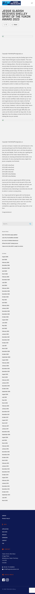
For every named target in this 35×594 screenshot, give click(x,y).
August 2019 (5, 374)
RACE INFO (4, 532)
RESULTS (4, 535)
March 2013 (5, 500)
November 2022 (6, 314)
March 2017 (4, 423)
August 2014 (5, 477)
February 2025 (5, 277)
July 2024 (4, 282)
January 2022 (5, 334)
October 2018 (5, 388)
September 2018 (6, 391)
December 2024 (6, 279)
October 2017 (5, 417)
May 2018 (4, 400)
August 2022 (5, 320)
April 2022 (4, 328)
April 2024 (4, 285)
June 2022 (4, 322)
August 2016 (5, 437)
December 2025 (6, 265)
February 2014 (5, 480)
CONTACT (4, 540)
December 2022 (6, 311)
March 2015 (5, 460)
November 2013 (6, 489)
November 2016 (6, 431)
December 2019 (6, 368)
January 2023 (5, 308)
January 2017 (5, 429)
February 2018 (5, 406)
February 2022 (5, 331)
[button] (32, 3)
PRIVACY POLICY (6, 518)
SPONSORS (4, 537)
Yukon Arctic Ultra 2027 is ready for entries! (12, 246)
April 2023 (4, 302)
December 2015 (6, 452)
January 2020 (5, 366)
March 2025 (5, 274)
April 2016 (4, 440)
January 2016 (5, 449)
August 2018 (5, 394)
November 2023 (6, 294)
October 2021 (5, 343)
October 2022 (5, 317)
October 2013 (5, 492)
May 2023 (4, 300)
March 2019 (5, 377)
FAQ (3, 543)
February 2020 (5, 363)
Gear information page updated (9, 235)
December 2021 (6, 337)
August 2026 (5, 257)
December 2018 (6, 386)
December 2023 (6, 291)
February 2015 (5, 463)
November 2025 (6, 268)
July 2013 (4, 497)
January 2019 (5, 383)
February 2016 (5, 446)
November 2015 (6, 454)
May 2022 (4, 325)
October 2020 (5, 354)
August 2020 (5, 360)
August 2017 (5, 420)
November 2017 (5, 414)
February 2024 (5, 288)
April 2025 (4, 271)
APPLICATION (5, 529)
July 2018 (4, 397)
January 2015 (5, 466)
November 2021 (6, 340)
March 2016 (5, 443)
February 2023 (5, 305)
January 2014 (5, 483)
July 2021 (4, 345)
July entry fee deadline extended (10, 237)
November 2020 (6, 351)
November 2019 (6, 371)
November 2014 (6, 472)
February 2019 (5, 380)
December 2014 (6, 469)
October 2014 (5, 474)
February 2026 (5, 262)
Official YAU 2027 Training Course (10, 243)
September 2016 (6, 434)
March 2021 (5, 348)
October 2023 (5, 297)
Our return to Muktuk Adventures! (10, 240)
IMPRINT (4, 515)
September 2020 (6, 357)
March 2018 (5, 403)
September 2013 (6, 495)
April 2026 (4, 259)
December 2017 (5, 411)
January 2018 (5, 409)
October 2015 (5, 457)
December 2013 (6, 486)
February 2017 (5, 426)
